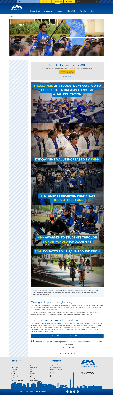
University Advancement (16, 91)
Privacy (32, 377)
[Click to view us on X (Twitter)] (74, 391)
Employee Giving (14, 71)
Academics (14, 366)
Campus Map (14, 375)
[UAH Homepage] (17, 8)
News (11, 85)
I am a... (20, 1)
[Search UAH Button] (96, 1)
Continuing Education (17, 380)
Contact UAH (56, 373)
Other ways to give (66, 76)
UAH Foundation (14, 88)
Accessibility (14, 367)
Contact (12, 94)
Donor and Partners (15, 82)
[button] (26, 67)
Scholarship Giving (15, 79)
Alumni (13, 371)
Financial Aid (33, 367)
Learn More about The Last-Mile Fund (67, 336)
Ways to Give (13, 68)
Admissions (14, 369)
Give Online (66, 72)
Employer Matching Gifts (16, 74)
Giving (11, 64)
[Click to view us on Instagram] (67, 391)
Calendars (13, 373)
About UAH (14, 364)
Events (32, 366)
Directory (33, 364)
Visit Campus (34, 380)
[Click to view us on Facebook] (71, 391)
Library (32, 371)
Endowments (13, 77)
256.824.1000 (57, 376)
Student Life (33, 379)
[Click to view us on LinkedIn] (78, 391)
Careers (13, 379)
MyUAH (32, 373)
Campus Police (15, 377)
